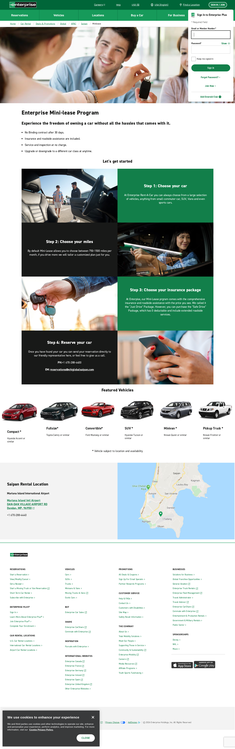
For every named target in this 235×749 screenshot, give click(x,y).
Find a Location (191, 4)
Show (224, 43)
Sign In (210, 67)
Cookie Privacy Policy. (41, 729)
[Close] (93, 717)
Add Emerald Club (209, 96)
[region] (51, 728)
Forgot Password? (209, 77)
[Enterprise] (23, 5)
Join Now (209, 86)
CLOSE (86, 738)
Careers (100, 5)
